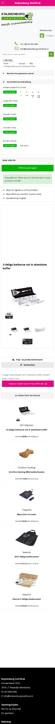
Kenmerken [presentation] (29, 365)
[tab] (27, 359)
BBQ (31, 63)
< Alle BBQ (8, 60)
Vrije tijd (22, 63)
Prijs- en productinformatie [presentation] (29, 359)
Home (6, 63)
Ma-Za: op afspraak (11, 708)
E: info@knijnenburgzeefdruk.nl (17, 696)
